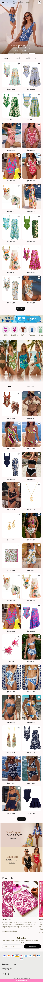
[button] (3, 2)
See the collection (9, 931)
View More (20, 309)
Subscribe (32, 946)
